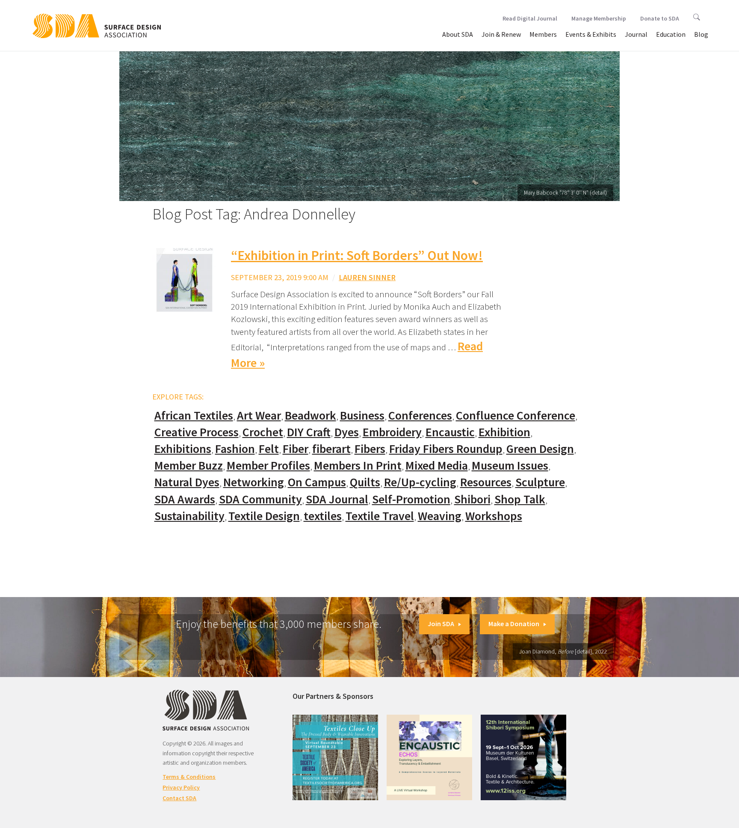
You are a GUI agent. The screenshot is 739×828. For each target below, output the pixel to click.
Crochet (262, 432)
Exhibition (504, 432)
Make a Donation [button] (513, 623)
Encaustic (450, 432)
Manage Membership (598, 18)
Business (362, 415)
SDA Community (260, 499)
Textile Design (264, 516)
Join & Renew (501, 34)
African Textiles (193, 415)
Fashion (235, 448)
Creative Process (196, 432)
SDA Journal (337, 499)
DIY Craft (309, 432)
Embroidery (392, 432)
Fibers (370, 448)
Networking (253, 482)
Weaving (439, 516)
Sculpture (540, 482)
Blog (701, 34)
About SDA (457, 34)
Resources (485, 482)
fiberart (331, 448)
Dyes (346, 432)
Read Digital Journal (530, 18)
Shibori (472, 499)
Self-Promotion (411, 499)
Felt (269, 448)
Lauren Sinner (367, 277)
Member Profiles (268, 465)
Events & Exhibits (590, 34)
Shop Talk (519, 499)
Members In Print (358, 465)
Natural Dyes (186, 482)
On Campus (317, 482)
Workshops (493, 516)
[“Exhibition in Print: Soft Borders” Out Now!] (184, 279)
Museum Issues (510, 465)
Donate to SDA (659, 18)
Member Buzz (188, 465)
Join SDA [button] (441, 623)
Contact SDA (179, 798)
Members (543, 34)
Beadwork (310, 415)
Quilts (365, 482)
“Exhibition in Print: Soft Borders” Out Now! (357, 255)
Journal (636, 34)
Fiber (295, 448)
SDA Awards (184, 499)
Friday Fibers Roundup (446, 448)
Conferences (420, 415)
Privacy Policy (181, 787)
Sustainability (189, 516)
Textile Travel (380, 516)
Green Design (540, 448)
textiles (323, 516)
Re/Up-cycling (420, 482)
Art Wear (259, 415)
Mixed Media (436, 465)
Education (671, 34)
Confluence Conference (515, 415)
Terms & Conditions (189, 777)
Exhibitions (182, 448)
